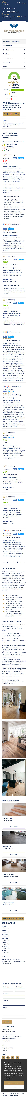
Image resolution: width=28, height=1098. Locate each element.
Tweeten (21, 158)
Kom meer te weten (8, 1079)
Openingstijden (7, 62)
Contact (5, 66)
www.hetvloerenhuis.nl (19, 961)
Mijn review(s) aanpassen (8, 1038)
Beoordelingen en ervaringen (11, 41)
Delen (15, 158)
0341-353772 (16, 959)
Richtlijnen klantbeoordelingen (10, 1095)
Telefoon (5, 1000)
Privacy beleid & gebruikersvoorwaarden (13, 1093)
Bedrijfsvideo (6, 54)
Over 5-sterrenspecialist (8, 1032)
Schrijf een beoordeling (11, 114)
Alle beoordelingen (7, 1029)
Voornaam (6, 987)
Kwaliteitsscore (7, 45)
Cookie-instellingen (14, 1087)
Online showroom (8, 58)
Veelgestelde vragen (7, 1048)
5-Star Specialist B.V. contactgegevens (12, 1036)
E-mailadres (6, 994)
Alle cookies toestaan (14, 1083)
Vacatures (4, 1050)
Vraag (5, 1007)
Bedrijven (4, 8)
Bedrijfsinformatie (8, 50)
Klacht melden (5, 1041)
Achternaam (19, 987)
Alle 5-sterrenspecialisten (8, 1034)
